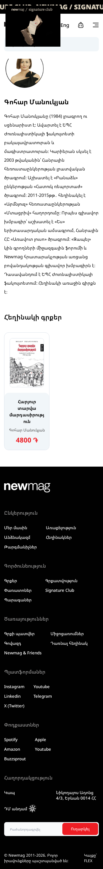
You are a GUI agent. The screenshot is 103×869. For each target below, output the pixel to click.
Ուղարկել (80, 828)
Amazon (12, 749)
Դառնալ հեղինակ (69, 643)
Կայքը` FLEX (90, 858)
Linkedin (12, 696)
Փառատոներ (18, 590)
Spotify (11, 739)
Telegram (43, 696)
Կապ (9, 792)
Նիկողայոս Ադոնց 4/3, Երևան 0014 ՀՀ (76, 795)
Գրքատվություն (61, 580)
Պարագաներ (18, 599)
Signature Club (59, 590)
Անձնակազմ (17, 537)
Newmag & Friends (22, 652)
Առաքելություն (61, 527)
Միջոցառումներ (67, 633)
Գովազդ (12, 643)
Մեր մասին (15, 527)
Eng (64, 25)
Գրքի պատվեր (19, 633)
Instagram (14, 686)
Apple (40, 739)
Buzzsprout (15, 758)
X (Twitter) (14, 705)
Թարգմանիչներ (20, 547)
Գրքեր (10, 580)
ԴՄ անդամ (15, 808)
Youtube (42, 686)
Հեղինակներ (59, 537)
